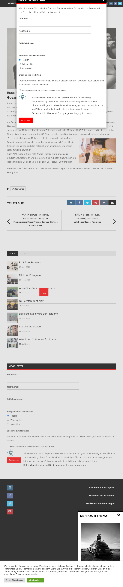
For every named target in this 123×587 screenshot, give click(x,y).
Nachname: (24, 31)
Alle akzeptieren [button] (35, 580)
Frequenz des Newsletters (32, 55)
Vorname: (23, 18)
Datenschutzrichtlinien (42, 113)
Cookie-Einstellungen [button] (14, 580)
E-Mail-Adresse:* (27, 43)
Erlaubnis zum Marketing (30, 74)
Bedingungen (64, 113)
